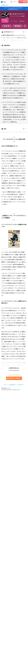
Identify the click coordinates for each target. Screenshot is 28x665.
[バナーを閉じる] (26, 8)
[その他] (25, 26)
